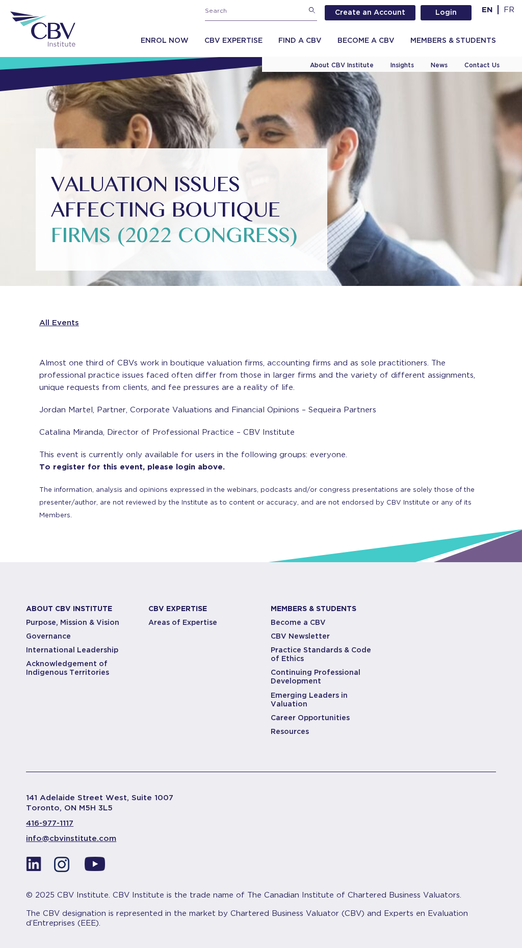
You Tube (95, 867)
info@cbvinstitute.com (71, 838)
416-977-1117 (49, 823)
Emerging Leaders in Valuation (309, 699)
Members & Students (453, 40)
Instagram (64, 867)
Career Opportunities (310, 718)
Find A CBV (300, 40)
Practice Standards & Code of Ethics (321, 654)
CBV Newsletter (300, 636)
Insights (402, 65)
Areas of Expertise (182, 622)
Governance (48, 636)
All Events (59, 322)
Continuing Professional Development (315, 676)
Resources (290, 731)
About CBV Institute (342, 65)
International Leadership (72, 650)
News (439, 65)
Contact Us (482, 65)
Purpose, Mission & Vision (72, 622)
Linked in (33, 867)
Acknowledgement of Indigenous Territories (67, 668)
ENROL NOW (165, 40)
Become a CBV (366, 40)
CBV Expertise (233, 40)
